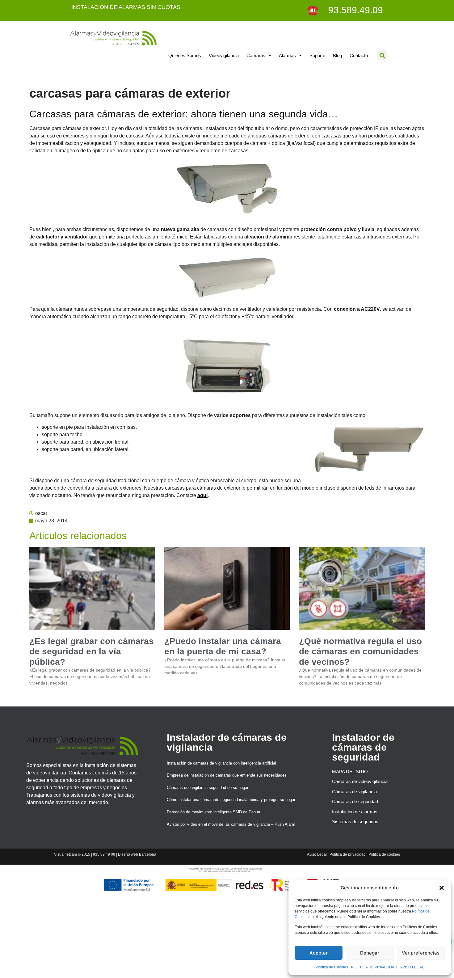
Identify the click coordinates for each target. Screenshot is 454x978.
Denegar (369, 953)
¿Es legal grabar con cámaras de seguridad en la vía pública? (91, 651)
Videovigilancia (224, 55)
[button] (442, 888)
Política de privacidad (348, 854)
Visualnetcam (65, 854)
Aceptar (318, 953)
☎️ (314, 10)
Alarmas (287, 55)
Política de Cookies (332, 967)
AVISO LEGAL (412, 967)
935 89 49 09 (104, 854)
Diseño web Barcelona (137, 854)
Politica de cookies (384, 854)
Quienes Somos (184, 55)
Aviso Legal (317, 854)
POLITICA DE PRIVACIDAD (374, 967)
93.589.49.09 (352, 10)
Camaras (255, 55)
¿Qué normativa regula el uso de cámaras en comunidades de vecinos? (360, 651)
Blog (337, 55)
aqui (202, 495)
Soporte (317, 55)
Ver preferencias (420, 953)
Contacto (359, 55)
